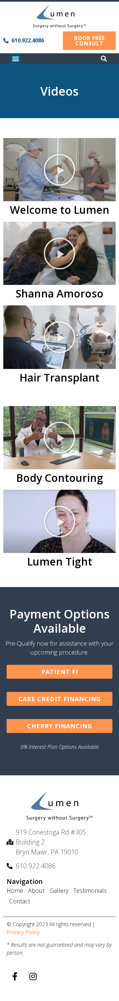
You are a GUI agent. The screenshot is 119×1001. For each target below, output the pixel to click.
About (36, 890)
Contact (19, 901)
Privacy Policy (23, 932)
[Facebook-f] (15, 976)
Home (15, 890)
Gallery (59, 890)
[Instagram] (33, 976)
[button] (15, 58)
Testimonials (90, 890)
